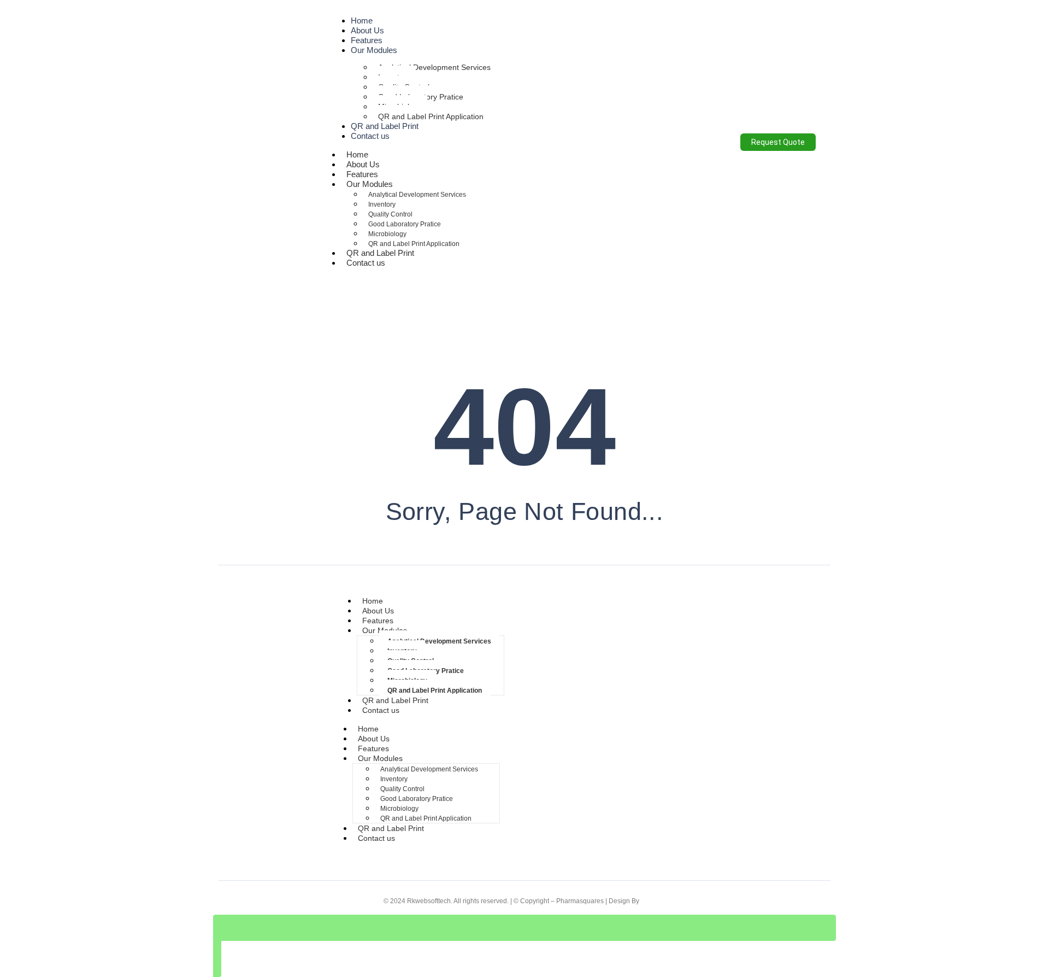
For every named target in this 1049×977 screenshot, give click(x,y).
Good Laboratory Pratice (404, 224)
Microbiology (387, 234)
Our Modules (374, 50)
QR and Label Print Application (431, 116)
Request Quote (778, 142)
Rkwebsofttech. (429, 901)
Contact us (370, 136)
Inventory (382, 204)
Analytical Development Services (434, 67)
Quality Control (390, 214)
